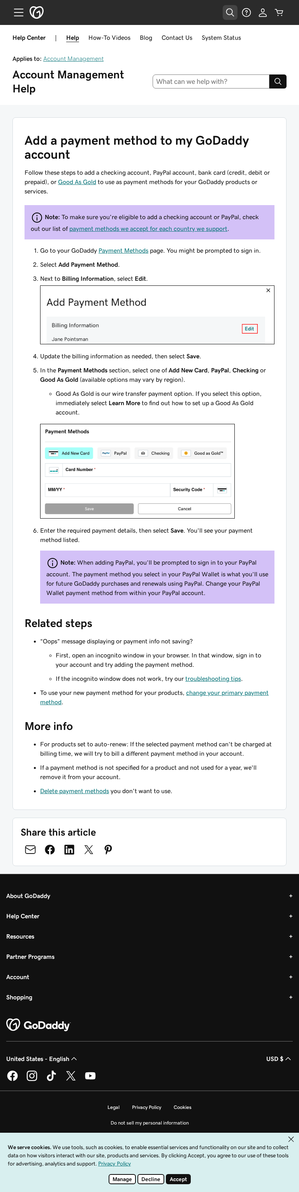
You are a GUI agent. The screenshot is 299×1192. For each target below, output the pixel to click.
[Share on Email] (30, 849)
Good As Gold (77, 182)
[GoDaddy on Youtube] (90, 1080)
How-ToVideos (109, 37)
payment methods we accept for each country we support (148, 228)
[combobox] (211, 81)
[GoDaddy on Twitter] (71, 1080)
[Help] (246, 12)
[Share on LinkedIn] (69, 849)
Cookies (183, 1107)
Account (17, 977)
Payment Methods (123, 250)
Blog (146, 37)
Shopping (19, 997)
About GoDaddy (28, 896)
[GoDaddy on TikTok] (51, 1080)
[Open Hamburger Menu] (15, 12)
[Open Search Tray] (230, 12)
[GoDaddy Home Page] (38, 1025)
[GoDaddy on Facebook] (12, 1080)
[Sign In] (262, 12)
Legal (113, 1107)
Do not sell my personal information (150, 1122)
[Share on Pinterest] (108, 849)
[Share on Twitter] (88, 849)
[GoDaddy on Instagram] (32, 1080)
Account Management (73, 58)
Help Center (22, 916)
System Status (221, 37)
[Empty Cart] (279, 12)
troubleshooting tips (213, 678)
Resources (20, 936)
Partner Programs (30, 956)
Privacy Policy (146, 1107)
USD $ (274, 1059)
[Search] (278, 81)
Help (72, 37)
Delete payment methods (74, 791)
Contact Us (177, 37)
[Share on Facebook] (50, 849)
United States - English (37, 1059)
